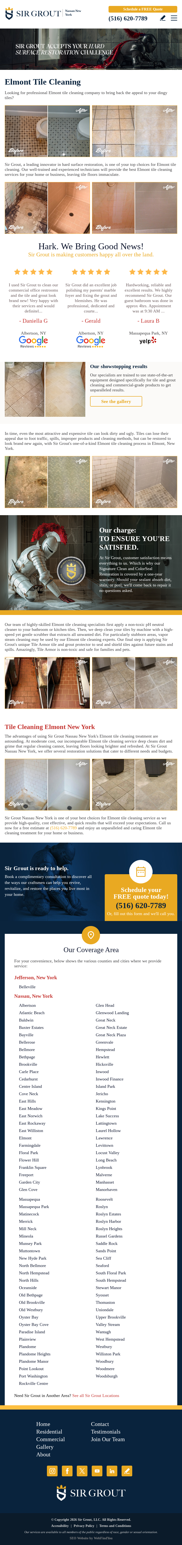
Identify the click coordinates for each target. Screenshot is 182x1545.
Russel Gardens (109, 1236)
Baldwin (26, 1020)
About (43, 1454)
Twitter (82, 1471)
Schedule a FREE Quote (143, 9)
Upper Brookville (111, 1317)
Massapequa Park (34, 1206)
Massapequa (29, 1199)
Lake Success (107, 1115)
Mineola (26, 1236)
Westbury (104, 1346)
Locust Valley (107, 1152)
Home (43, 1424)
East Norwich (30, 1115)
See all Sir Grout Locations (95, 1395)
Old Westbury (31, 1309)
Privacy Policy (84, 1526)
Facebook (67, 1471)
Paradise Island (32, 1331)
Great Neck (105, 1020)
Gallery (45, 1447)
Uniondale (105, 1309)
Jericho (102, 1093)
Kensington (105, 1101)
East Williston (31, 1130)
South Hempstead (111, 1280)
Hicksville (104, 1064)
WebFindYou (103, 1538)
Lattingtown (106, 1123)
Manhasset (105, 1182)
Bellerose (27, 1042)
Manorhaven (106, 1189)
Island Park (105, 1086)
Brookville (28, 1064)
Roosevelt (104, 1199)
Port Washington (33, 1376)
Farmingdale (30, 1145)
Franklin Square (32, 1167)
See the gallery (116, 401)
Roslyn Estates (108, 1214)
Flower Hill (29, 1160)
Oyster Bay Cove (34, 1324)
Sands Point (106, 1250)
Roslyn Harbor (108, 1221)
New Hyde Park (32, 1258)
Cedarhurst (28, 1079)
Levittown (104, 1145)
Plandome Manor (34, 1361)
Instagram (52, 1471)
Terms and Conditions (115, 1526)
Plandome (27, 1346)
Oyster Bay (28, 1317)
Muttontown (29, 1250)
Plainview (27, 1339)
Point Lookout (31, 1368)
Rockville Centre (33, 1383)
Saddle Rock (107, 1243)
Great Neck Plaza (111, 1034)
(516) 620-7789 (128, 18)
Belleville (27, 986)
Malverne (104, 1174)
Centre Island (30, 1086)
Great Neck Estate (111, 1027)
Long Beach (106, 1160)
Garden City (29, 1182)
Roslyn (102, 1206)
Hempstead (105, 1049)
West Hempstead (110, 1339)
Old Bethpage (31, 1295)
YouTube (97, 1471)
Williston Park (108, 1354)
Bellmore (27, 1049)
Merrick (26, 1221)
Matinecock (29, 1214)
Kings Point (106, 1108)
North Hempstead (34, 1273)
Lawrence (104, 1138)
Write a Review (162, 18)
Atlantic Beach (32, 1012)
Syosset (102, 1295)
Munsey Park (30, 1243)
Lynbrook (104, 1167)
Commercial (50, 1439)
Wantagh (103, 1331)
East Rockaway (32, 1123)
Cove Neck (28, 1093)
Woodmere (105, 1368)
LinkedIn (112, 1471)
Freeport (26, 1174)
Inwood (102, 1071)
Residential (49, 1432)
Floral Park (28, 1152)
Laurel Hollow (108, 1130)
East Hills (27, 1101)
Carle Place (29, 1071)
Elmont (25, 1138)
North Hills (28, 1280)
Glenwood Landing (112, 1012)
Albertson (27, 1005)
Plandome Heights (34, 1354)
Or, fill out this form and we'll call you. (141, 913)
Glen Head (105, 1005)
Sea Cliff (103, 1258)
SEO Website (79, 1538)
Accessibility (60, 1526)
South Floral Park (111, 1273)
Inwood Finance (109, 1079)
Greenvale (104, 1042)
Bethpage (27, 1057)
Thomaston (105, 1302)
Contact (100, 1424)
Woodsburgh (107, 1376)
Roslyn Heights (109, 1228)
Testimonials (105, 1432)
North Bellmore (32, 1265)
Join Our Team (108, 1439)
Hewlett (102, 1057)
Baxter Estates (31, 1027)
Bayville (26, 1034)
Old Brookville (32, 1302)
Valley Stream (108, 1324)
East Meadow (30, 1108)
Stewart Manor (108, 1287)
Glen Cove (28, 1189)
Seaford (102, 1265)
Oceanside (28, 1287)
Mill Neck (27, 1228)
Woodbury (105, 1361)
